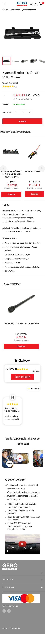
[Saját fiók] (36, 4)
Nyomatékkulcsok (28, 10)
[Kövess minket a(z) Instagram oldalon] (9, 611)
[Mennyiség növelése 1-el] (29, 112)
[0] (40, 3)
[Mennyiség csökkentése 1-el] (16, 112)
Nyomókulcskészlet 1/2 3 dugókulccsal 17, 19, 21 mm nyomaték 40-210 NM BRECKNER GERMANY (11, 178)
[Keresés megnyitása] (31, 4)
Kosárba (22, 121)
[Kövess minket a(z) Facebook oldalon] (4, 611)
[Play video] (20, 458)
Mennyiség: (7, 112)
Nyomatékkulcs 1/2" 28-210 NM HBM (21, 324)
